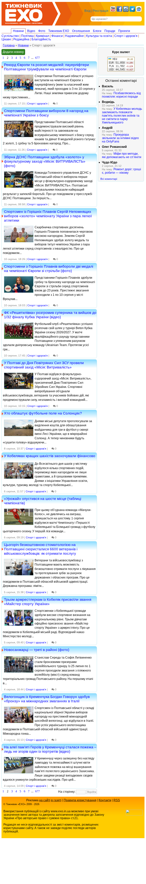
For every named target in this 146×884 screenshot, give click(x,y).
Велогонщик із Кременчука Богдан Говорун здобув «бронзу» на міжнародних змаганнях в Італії (47, 699)
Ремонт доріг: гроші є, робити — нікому (121, 171)
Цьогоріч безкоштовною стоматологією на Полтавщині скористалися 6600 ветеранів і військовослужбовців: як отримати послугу (40, 549)
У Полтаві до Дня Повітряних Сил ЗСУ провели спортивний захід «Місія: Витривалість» (44, 365)
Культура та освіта (99, 35)
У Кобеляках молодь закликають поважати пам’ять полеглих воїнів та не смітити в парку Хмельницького (122, 115)
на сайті (44, 800)
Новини (18, 31)
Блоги (97, 31)
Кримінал (42, 35)
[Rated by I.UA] (134, 814)
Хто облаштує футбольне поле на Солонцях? (43, 413)
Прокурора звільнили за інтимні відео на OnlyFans (120, 138)
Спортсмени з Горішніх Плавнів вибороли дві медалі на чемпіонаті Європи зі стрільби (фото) (48, 268)
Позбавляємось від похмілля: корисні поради (121, 95)
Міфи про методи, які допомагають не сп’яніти (121, 155)
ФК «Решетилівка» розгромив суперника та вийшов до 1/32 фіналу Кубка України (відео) (50, 314)
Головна (9, 45)
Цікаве (6, 39)
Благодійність (41, 39)
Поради (109, 31)
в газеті (56, 800)
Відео (31, 31)
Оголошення (81, 31)
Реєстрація (100, 10)
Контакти (105, 800)
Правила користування (80, 800)
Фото (41, 31)
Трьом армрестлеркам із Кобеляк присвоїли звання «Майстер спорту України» (47, 601)
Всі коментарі (108, 178)
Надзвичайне (74, 35)
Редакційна (21, 39)
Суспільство (10, 35)
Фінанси (57, 35)
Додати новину (13, 51)
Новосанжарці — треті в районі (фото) (36, 650)
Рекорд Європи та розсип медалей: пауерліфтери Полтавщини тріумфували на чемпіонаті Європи (46, 67)
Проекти (124, 31)
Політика (27, 35)
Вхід (87, 10)
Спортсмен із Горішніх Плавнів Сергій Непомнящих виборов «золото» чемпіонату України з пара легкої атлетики (48, 215)
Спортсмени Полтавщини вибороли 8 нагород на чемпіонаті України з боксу (46, 113)
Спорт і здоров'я (125, 35)
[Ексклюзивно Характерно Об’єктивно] (23, 13)
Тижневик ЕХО (58, 31)
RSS (116, 800)
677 (37, 57)
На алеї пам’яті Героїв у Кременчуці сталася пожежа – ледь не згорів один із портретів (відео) (50, 749)
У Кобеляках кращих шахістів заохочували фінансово (49, 456)
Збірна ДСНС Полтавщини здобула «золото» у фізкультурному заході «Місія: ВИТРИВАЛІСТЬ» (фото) (44, 161)
